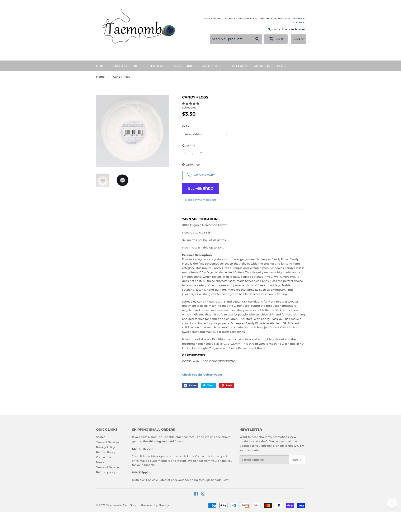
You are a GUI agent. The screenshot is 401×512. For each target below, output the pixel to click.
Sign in (272, 29)
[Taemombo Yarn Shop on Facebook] (196, 494)
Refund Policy (105, 452)
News (100, 462)
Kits (137, 66)
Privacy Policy (105, 447)
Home (100, 66)
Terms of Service (107, 467)
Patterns (158, 66)
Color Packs (212, 66)
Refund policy (105, 472)
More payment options (201, 199)
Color (186, 126)
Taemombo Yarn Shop (121, 505)
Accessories (184, 66)
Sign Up (297, 460)
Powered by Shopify (155, 505)
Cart (279, 39)
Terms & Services (107, 442)
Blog (281, 66)
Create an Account (293, 29)
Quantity (188, 145)
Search (100, 437)
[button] (191, 103)
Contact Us (103, 457)
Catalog (120, 66)
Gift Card (239, 66)
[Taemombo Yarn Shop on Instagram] (203, 494)
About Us (262, 66)
